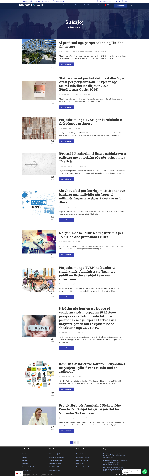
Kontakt (25, 464)
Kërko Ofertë (120, 5)
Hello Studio (47, 474)
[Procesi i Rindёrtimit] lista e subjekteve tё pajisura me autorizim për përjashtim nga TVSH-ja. (92, 157)
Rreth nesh (26, 454)
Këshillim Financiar (55, 464)
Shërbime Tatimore (55, 460)
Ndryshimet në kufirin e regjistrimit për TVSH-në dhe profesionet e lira (91, 235)
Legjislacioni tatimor (82, 457)
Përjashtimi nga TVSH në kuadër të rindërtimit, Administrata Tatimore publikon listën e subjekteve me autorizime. (87, 273)
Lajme (82, 51)
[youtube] (122, 1)
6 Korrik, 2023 (66, 128)
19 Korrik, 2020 (66, 376)
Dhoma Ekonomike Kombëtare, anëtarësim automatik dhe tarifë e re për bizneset (114, 469)
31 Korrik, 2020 (66, 241)
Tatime (81, 94)
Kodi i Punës (80, 464)
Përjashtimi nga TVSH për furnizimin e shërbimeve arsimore (90, 121)
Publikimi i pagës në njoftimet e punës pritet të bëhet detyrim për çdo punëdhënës (114, 455)
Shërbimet (67, 5)
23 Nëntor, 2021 (66, 166)
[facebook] (113, 1)
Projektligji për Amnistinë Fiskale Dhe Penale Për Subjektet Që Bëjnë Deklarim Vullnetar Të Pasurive (91, 409)
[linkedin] (116, 1)
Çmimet (78, 5)
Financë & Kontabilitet (83, 467)
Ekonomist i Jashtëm (56, 454)
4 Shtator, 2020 (66, 207)
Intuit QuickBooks (55, 470)
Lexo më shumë (66, 64)
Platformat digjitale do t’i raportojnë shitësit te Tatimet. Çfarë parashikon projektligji (115, 462)
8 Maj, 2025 (65, 51)
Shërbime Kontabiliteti (56, 457)
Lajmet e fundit (81, 454)
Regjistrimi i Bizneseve (56, 467)
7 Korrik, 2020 (66, 418)
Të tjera (103, 51)
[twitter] (119, 1)
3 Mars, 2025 (65, 94)
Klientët (87, 5)
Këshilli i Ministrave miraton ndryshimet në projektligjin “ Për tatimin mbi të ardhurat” (92, 367)
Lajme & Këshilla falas (29, 467)
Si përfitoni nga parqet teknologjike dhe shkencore (91, 44)
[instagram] (126, 1)
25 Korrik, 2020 (66, 332)
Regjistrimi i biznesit (92, 51)
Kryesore (76, 51)
